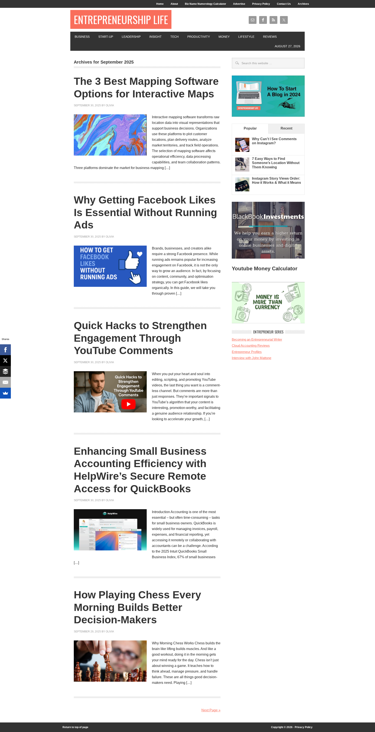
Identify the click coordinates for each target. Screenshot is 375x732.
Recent (286, 128)
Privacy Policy (261, 3)
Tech (174, 36)
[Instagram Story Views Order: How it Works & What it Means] (242, 190)
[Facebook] (5, 349)
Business (82, 36)
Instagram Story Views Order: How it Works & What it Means (276, 180)
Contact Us (284, 3)
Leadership (131, 36)
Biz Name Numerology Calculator (205, 3)
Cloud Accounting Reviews (251, 345)
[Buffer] (5, 371)
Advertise (239, 3)
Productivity (198, 36)
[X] (5, 360)
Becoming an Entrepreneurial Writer (257, 339)
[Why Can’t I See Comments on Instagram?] (242, 151)
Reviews (270, 36)
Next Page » (210, 710)
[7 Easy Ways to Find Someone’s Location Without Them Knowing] (242, 170)
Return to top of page (75, 727)
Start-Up (105, 36)
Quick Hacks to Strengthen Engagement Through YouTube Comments (140, 338)
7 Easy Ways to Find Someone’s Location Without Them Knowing (275, 163)
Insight (155, 36)
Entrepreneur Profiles (247, 352)
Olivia (110, 105)
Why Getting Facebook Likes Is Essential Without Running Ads (145, 212)
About (174, 3)
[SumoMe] (5, 393)
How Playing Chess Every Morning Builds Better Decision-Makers (137, 607)
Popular (250, 128)
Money (224, 36)
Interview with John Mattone (251, 358)
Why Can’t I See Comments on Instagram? (274, 141)
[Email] (5, 382)
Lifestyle (246, 36)
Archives (303, 3)
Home (160, 3)
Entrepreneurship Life (121, 19)
